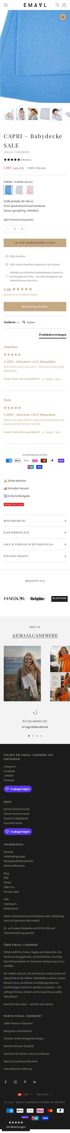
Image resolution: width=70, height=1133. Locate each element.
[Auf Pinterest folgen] (25, 1082)
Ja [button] (43, 378)
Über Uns (9, 887)
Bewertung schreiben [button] (35, 306)
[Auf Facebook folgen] (5, 1082)
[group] (35, 290)
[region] (35, 719)
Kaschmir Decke (13, 823)
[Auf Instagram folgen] (15, 1082)
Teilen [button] (58, 378)
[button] (35, 159)
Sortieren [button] (10, 322)
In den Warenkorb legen (35, 242)
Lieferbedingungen (14, 856)
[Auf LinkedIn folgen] (35, 1082)
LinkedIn (9, 775)
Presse (7, 882)
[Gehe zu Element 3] (33, 114)
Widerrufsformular (14, 865)
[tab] (52, 335)
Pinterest (9, 780)
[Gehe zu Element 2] (21, 114)
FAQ (6, 877)
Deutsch (43, 1094)
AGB (6, 899)
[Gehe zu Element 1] (9, 114)
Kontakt (8, 852)
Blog (6, 873)
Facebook (9, 771)
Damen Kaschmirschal (17, 809)
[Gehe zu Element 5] (57, 114)
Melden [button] (49, 378)
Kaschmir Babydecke (16, 818)
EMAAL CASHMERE (16, 152)
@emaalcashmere (35, 635)
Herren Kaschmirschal (16, 813)
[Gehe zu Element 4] (45, 114)
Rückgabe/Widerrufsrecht (18, 861)
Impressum (10, 904)
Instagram (10, 766)
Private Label (11, 891)
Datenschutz (11, 908)
